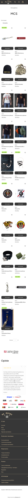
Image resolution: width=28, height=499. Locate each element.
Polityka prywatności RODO (7, 480)
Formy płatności (5, 440)
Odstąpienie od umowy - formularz (9, 467)
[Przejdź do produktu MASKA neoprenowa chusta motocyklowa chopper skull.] (20, 163)
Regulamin (3, 469)
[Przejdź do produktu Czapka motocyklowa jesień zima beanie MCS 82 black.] (7, 69)
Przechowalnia (4, 457)
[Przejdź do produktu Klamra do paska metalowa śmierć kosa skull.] (20, 69)
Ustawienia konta (5, 455)
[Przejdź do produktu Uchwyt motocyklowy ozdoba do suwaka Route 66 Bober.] (7, 287)
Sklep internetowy (13, 497)
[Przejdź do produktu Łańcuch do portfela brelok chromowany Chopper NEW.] (7, 163)
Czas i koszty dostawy (6, 442)
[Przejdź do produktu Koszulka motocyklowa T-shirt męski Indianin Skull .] (20, 100)
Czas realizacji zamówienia (7, 444)
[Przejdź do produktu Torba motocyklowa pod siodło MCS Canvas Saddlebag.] (20, 256)
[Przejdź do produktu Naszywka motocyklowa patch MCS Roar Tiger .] (7, 225)
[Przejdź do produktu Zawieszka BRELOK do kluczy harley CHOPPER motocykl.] (20, 287)
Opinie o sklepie (4, 482)
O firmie (3, 429)
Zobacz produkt (7, 110)
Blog (2, 427)
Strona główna (14, 7)
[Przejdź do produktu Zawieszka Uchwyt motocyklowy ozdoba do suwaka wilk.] (7, 318)
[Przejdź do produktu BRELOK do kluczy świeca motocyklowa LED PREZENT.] (7, 38)
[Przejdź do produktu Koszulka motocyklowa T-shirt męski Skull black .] (7, 132)
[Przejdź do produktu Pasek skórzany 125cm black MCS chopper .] (7, 256)
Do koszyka (7, 48)
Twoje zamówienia (5, 452)
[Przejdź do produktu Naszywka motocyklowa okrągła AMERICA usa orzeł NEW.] (7, 194)
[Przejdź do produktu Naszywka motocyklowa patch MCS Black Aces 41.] (20, 194)
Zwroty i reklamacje (5, 465)
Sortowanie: (4, 20)
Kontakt (3, 425)
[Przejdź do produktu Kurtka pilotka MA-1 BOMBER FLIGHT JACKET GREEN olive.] (20, 132)
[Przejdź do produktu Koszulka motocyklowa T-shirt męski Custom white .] (7, 100)
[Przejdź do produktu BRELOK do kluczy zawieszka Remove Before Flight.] (20, 38)
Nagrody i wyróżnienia (6, 431)
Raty (2, 472)
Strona (11, 340)
